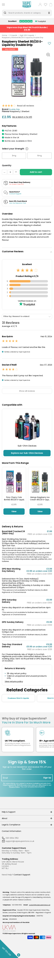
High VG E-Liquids (27, 35)
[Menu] (3, 5)
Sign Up (47, 777)
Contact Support (22, 874)
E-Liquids (13, 35)
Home (4, 35)
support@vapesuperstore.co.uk (39, 905)
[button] (27, 251)
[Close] (18, 954)
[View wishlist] (45, 4)
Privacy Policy (14, 787)
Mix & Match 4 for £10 (22, 117)
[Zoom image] (48, 54)
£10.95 (27, 29)
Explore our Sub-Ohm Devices (27, 453)
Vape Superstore (14, 934)
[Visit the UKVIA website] (27, 928)
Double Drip (14, 109)
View (14, 511)
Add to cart (36, 172)
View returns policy (14, 681)
